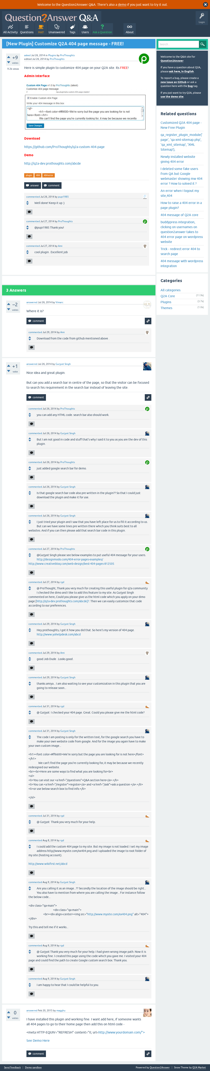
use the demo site (172, 96)
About (130, 32)
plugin (29, 175)
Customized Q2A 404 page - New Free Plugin (181, 125)
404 (38, 175)
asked (27, 55)
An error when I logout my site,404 (180, 193)
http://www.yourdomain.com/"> (121, 1032)
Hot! (41, 32)
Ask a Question (102, 32)
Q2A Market (199, 1067)
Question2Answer (172, 60)
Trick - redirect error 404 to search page (180, 251)
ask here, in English (181, 71)
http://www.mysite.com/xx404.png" (110, 914)
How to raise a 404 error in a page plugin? (181, 205)
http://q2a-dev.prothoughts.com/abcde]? (63, 601)
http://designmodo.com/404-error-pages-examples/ (70, 559)
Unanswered (57, 32)
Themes (166, 308)
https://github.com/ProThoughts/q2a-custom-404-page (64, 147)
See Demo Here (38, 1040)
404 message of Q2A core (179, 215)
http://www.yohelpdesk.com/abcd (59, 634)
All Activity (10, 32)
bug (190, 86)
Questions (26, 32)
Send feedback (12, 1067)
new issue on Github (173, 82)
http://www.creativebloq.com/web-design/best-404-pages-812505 (71, 563)
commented (33, 196)
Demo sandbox (33, 1067)
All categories (170, 290)
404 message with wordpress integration (182, 263)
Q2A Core (168, 296)
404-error (48, 175)
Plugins (52, 55)
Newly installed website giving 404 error (178, 159)
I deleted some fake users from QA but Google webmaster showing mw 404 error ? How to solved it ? (181, 176)
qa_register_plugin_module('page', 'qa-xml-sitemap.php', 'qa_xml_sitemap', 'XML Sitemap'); (181, 142)
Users (85, 32)
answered (31, 302)
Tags (72, 32)
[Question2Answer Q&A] (51, 17)
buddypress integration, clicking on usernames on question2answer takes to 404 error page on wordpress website (182, 232)
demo (122, 4)
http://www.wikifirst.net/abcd (48, 863)
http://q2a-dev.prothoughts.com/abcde (52, 163)
